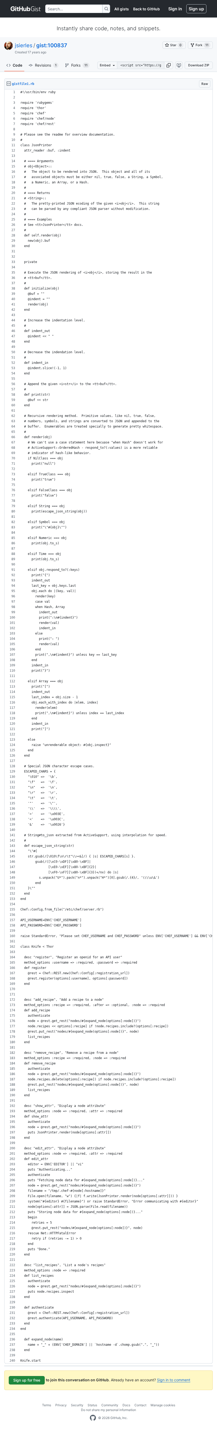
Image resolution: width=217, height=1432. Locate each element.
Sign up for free (26, 1380)
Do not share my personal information (108, 1410)
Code (17, 65)
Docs (126, 1405)
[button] (168, 65)
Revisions (46, 65)
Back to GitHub (146, 9)
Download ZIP (198, 65)
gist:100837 (51, 45)
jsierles (23, 45)
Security (77, 1405)
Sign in (175, 8)
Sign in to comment (173, 1380)
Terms (46, 1405)
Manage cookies (163, 1405)
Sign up (196, 8)
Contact (140, 1405)
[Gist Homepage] (26, 9)
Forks (79, 65)
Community (109, 1405)
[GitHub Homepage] (93, 1417)
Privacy (61, 1405)
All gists (121, 9)
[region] (108, 726)
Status (92, 1405)
